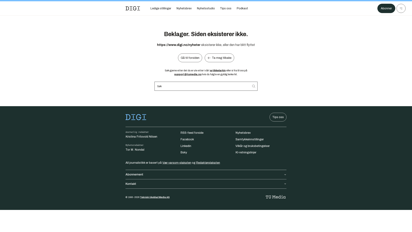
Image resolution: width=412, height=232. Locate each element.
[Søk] (254, 86)
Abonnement (134, 174)
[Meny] (401, 8)
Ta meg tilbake (221, 57)
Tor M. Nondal (135, 149)
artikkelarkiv (218, 70)
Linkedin (185, 146)
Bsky (183, 152)
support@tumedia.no (187, 74)
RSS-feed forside (191, 132)
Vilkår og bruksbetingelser (252, 146)
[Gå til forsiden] (133, 8)
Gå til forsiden (190, 57)
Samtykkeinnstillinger (249, 139)
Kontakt (131, 183)
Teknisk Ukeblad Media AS (155, 197)
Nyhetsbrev (243, 132)
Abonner (386, 8)
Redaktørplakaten (208, 162)
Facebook (187, 139)
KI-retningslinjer (245, 152)
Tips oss (278, 117)
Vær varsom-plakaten (176, 162)
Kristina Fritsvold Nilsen (141, 136)
